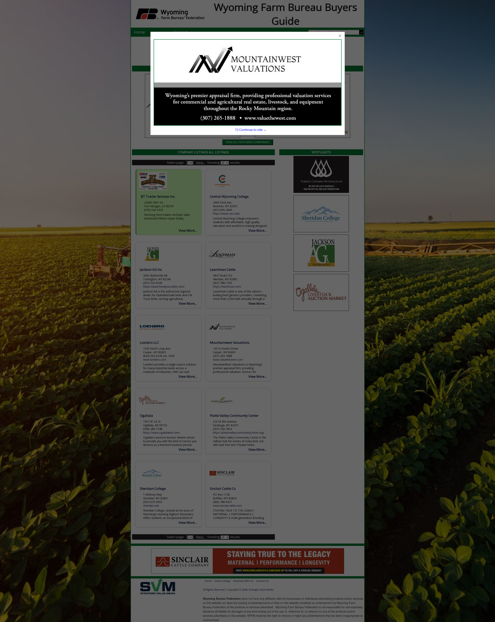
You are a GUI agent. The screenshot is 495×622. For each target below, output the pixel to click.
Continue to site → (250, 130)
